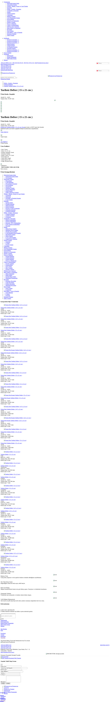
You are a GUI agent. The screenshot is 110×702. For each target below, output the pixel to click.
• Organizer (7, 217)
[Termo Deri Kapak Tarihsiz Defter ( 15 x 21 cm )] (17, 395)
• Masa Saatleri (8, 236)
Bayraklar (9, 29)
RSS (2, 630)
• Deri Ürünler (8, 288)
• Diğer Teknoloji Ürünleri (11, 192)
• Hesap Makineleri (9, 189)
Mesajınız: (3, 681)
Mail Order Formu (11, 58)
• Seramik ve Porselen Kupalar (12, 198)
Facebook (3, 633)
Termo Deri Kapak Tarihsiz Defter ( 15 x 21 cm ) (13, 398)
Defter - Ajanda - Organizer (14, 9)
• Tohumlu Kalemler (10, 210)
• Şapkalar (7, 242)
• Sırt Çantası (8, 266)
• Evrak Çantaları (9, 263)
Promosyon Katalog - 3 (13, 42)
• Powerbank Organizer (10, 183)
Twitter (2, 635)
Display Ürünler (11, 22)
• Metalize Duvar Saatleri (11, 230)
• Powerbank (8, 181)
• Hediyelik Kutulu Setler (11, 176)
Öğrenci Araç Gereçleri (13, 26)
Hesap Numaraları (11, 57)
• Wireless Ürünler (9, 188)
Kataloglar (6, 38)
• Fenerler (7, 295)
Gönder (8, 683)
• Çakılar (7, 294)
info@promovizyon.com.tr (41, 62)
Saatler (9, 12)
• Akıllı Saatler (8, 191)
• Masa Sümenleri (9, 274)
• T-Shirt (7, 243)
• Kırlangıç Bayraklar (10, 281)
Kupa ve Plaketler (11, 23)
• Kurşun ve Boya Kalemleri (12, 208)
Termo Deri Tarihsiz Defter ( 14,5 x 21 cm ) (12, 307)
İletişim (6, 60)
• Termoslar (7, 195)
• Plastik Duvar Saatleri (10, 231)
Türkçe (100, 63)
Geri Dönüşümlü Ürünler (13, 18)
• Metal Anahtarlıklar (10, 220)
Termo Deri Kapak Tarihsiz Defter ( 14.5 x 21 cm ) (14, 353)
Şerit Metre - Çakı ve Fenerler (14, 32)
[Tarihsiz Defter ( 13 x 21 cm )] (12, 451)
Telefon (2, 695)
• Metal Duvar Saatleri (10, 229)
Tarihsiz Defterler (8, 84)
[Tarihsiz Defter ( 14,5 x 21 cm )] (12, 508)
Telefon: (3, 673)
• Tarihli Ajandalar (9, 215)
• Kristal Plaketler (9, 256)
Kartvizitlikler (10, 19)
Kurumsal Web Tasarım (15, 658)
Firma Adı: (3, 666)
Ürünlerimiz (7, 2)
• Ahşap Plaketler (9, 259)
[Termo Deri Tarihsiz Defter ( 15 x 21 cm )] (15, 372)
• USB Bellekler (8, 182)
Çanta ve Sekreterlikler (13, 25)
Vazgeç (3, 683)
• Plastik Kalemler (9, 204)
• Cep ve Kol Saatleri (10, 237)
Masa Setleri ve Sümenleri (13, 28)
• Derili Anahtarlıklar (10, 221)
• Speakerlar (7, 186)
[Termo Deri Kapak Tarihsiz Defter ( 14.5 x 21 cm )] (17, 350)
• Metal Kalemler (9, 205)
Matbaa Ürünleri (11, 16)
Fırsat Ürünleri (7, 52)
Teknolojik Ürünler (12, 5)
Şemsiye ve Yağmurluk (13, 21)
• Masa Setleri (8, 275)
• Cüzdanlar (7, 289)
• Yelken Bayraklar (9, 284)
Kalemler (9, 7)
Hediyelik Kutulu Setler (13, 3)
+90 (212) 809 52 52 (6, 62)
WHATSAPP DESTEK (7, 70)
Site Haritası (4, 629)
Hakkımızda (10, 55)
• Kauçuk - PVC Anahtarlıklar (12, 223)
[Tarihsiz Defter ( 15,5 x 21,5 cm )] (13, 553)
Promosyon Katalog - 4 (13, 51)
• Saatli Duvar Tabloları (10, 239)
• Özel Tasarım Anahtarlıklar (12, 224)
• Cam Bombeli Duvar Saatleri (12, 233)
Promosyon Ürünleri (9, 689)
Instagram (3, 636)
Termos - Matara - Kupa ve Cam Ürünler (17, 6)
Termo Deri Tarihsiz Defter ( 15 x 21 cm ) (11, 375)
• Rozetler (7, 226)
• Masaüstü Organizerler (10, 278)
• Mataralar (7, 197)
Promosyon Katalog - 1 (13, 39)
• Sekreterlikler (8, 265)
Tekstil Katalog (11, 45)
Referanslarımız (5, 621)
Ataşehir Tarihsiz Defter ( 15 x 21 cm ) (14, 86)
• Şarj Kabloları (8, 185)
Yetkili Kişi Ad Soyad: (6, 668)
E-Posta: (3, 674)
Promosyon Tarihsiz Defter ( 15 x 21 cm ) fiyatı (13, 127)
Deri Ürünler (10, 31)
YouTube (3, 637)
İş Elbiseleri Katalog (12, 47)
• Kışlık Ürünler (8, 244)
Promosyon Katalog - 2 (13, 41)
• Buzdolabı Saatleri (9, 234)
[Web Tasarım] (5, 658)
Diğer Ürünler (10, 35)
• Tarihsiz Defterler (9, 214)
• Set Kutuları (8, 178)
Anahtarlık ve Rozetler (13, 10)
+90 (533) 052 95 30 (17, 62)
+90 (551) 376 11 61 (29, 62)
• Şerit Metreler (8, 292)
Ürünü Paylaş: (4, 143)
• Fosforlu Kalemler (9, 211)
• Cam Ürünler (8, 199)
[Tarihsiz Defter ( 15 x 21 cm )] (12, 474)
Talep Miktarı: (4, 671)
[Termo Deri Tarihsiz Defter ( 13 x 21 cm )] (15, 327)
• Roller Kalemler (9, 207)
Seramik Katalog (11, 48)
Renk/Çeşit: (4, 669)
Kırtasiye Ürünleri (11, 34)
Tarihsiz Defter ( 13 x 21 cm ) (8, 454)
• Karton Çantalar (9, 269)
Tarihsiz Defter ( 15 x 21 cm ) (8, 477)
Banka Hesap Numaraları (7, 623)
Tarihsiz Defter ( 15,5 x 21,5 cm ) (9, 556)
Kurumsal (6, 54)
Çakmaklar (10, 15)
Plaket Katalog (11, 44)
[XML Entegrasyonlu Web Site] (4, 656)
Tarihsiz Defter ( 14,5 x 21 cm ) (9, 511)
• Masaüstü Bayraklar (10, 285)
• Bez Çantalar (8, 268)
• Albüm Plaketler (9, 258)
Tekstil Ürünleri (11, 13)
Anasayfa (2, 692)
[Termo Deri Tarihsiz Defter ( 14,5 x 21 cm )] (15, 305)
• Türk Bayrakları (9, 282)
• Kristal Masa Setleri (10, 276)
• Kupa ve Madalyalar (10, 260)
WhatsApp (2, 698)
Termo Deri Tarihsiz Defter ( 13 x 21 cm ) (11, 330)
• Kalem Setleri (8, 202)
